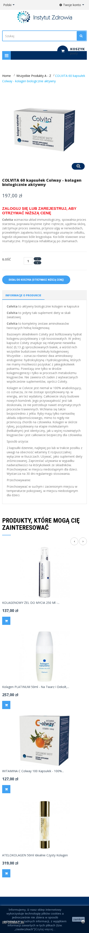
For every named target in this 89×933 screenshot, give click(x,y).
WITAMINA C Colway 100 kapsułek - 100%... (33, 771)
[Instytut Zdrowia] (44, 17)
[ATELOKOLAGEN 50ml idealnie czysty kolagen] (44, 824)
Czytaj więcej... (45, 929)
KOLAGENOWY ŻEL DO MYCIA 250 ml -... (30, 603)
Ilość (6, 259)
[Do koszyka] (6, 621)
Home (6, 76)
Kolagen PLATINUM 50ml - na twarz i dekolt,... (35, 687)
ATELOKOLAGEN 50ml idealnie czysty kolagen (35, 855)
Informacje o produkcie (23, 295)
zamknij (78, 919)
